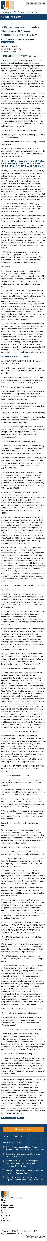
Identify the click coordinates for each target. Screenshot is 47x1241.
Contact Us (6, 1221)
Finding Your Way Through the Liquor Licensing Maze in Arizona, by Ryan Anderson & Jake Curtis (22, 1163)
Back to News (25, 1129)
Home (3, 1200)
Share (5, 1118)
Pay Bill (21, 1234)
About (4, 1202)
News (3, 1213)
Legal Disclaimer (8, 1234)
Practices (7, 1208)
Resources (6, 1215)
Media (4, 1210)
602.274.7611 (12, 17)
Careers (4, 1218)
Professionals (7, 1205)
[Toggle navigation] (43, 17)
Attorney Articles (7, 42)
